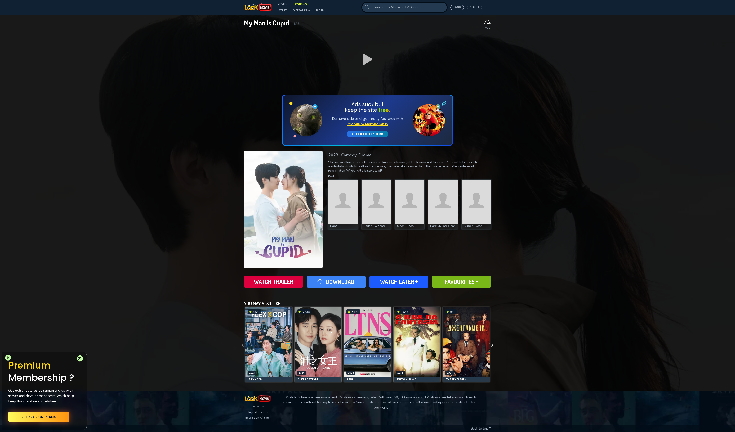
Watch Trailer (273, 281)
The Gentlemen (456, 379)
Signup (474, 7)
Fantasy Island (406, 379)
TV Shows (300, 4)
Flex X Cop (255, 379)
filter (320, 10)
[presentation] (241, 345)
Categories (299, 10)
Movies (282, 4)
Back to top (480, 428)
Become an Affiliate (257, 418)
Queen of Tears (308, 379)
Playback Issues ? (257, 412)
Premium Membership (367, 124)
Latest (282, 10)
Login (457, 7)
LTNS (350, 379)
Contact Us (257, 406)
